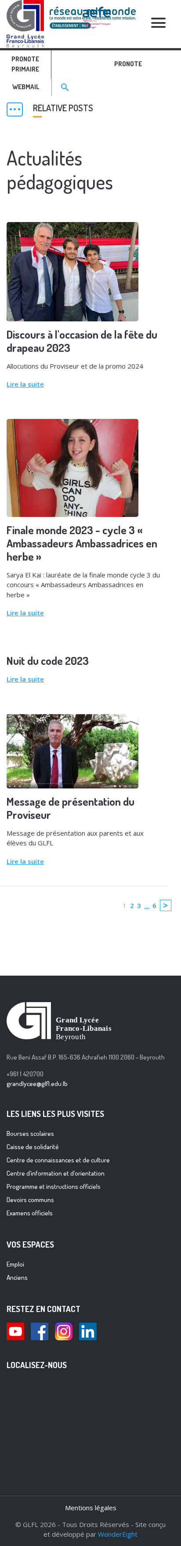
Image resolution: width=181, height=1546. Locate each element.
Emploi (15, 1264)
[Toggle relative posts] (15, 109)
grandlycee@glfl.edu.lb (37, 1083)
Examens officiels (30, 1213)
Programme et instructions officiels (54, 1186)
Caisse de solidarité (33, 1147)
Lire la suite (25, 384)
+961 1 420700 (25, 1074)
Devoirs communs (30, 1199)
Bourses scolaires (30, 1133)
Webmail (25, 87)
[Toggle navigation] (158, 24)
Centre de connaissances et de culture (58, 1160)
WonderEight (118, 1534)
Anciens (17, 1277)
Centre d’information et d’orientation (56, 1173)
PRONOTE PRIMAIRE (25, 64)
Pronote (128, 64)
